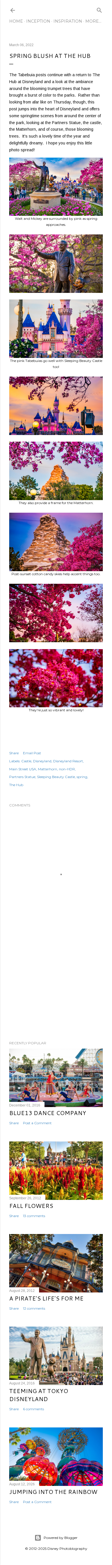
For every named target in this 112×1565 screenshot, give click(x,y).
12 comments (34, 1308)
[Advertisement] (56, 991)
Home (16, 21)
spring (82, 777)
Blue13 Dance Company (47, 1113)
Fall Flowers (31, 1206)
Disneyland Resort (68, 761)
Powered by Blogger (61, 1537)
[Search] (99, 9)
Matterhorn (47, 769)
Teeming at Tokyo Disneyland (38, 1395)
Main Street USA (22, 769)
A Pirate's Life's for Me (46, 1298)
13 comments (34, 1216)
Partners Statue (22, 777)
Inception (38, 21)
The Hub (16, 785)
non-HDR (67, 769)
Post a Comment (37, 1123)
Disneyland (42, 761)
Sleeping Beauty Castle (56, 777)
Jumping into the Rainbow (53, 1492)
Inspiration (67, 21)
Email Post (32, 753)
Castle (26, 761)
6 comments (33, 1409)
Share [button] (14, 753)
